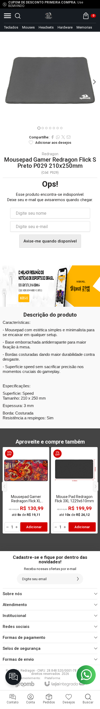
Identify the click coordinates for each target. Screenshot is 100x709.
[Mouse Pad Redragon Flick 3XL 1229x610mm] (74, 490)
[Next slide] (94, 82)
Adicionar (34, 527)
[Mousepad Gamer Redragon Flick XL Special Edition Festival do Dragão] (26, 490)
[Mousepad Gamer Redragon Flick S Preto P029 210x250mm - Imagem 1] (50, 82)
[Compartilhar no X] (63, 137)
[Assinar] (78, 578)
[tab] (38, 127)
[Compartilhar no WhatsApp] (58, 137)
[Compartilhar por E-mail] (68, 137)
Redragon (50, 154)
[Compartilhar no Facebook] (52, 137)
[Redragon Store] (48, 16)
